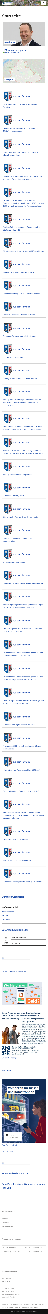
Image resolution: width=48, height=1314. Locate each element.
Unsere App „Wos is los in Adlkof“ (15, 839)
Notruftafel (6, 920)
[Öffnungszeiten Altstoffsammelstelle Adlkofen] (17, 371)
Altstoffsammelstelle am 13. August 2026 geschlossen (23, 251)
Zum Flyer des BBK (9, 1145)
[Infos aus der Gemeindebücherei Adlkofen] (17, 307)
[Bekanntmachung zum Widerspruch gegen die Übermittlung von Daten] (17, 144)
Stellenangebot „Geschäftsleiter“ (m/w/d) (18, 272)
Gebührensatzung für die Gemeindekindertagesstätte (23, 583)
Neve (13, 1312)
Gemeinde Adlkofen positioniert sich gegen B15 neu (22, 882)
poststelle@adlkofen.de (10, 1294)
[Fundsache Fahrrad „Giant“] (17, 488)
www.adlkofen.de (8, 1297)
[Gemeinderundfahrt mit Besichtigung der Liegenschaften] (17, 530)
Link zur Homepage (9, 1058)
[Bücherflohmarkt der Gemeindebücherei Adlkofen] (17, 783)
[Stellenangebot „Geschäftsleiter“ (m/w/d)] (17, 265)
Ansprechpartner (8, 912)
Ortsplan (9, 79)
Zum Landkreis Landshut (15, 1173)
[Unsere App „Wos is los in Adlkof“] (17, 831)
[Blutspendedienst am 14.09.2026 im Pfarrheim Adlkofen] (17, 96)
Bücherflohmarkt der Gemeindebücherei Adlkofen (21, 791)
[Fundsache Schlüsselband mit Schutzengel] (17, 328)
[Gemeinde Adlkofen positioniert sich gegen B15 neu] (17, 874)
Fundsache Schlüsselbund (13, 357)
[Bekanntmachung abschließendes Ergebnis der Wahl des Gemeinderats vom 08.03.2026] (17, 645)
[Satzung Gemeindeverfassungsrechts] (17, 467)
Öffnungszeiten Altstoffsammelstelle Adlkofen (20, 379)
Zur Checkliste (7, 1151)
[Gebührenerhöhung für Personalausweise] (17, 717)
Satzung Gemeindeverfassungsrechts (17, 475)
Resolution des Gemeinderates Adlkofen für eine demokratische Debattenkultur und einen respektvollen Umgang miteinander (23, 815)
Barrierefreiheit (7, 1226)
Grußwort (9, 42)
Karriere (6, 1070)
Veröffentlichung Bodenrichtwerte (15, 562)
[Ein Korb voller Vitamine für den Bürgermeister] (17, 509)
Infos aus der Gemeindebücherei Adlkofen (19, 315)
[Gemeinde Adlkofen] (9, 3)
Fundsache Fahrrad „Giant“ (13, 496)
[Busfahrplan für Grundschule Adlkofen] (17, 853)
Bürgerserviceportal (15, 50)
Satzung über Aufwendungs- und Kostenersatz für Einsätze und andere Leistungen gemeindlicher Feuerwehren (22, 402)
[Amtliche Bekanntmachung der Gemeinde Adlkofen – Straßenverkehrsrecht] (17, 219)
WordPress (32, 1312)
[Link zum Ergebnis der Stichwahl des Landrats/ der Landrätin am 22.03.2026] (17, 621)
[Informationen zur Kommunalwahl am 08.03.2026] (17, 762)
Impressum (6, 1218)
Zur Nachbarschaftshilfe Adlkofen (14, 971)
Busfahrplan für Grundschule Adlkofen (17, 860)
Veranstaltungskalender (15, 930)
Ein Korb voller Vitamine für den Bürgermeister (20, 517)
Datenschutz (6, 1222)
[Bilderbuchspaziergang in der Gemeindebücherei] (17, 286)
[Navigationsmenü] (43, 3)
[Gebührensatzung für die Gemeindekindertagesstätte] (17, 576)
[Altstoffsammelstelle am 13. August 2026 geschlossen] (17, 243)
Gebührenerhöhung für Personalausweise (19, 725)
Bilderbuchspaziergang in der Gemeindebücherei (21, 294)
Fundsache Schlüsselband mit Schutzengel (19, 336)
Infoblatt (5, 916)
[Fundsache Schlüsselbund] (17, 349)
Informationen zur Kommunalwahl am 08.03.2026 (21, 770)
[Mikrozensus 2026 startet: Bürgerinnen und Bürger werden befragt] (17, 738)
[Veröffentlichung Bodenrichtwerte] (17, 554)
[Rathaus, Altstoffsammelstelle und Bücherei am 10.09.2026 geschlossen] (17, 120)
